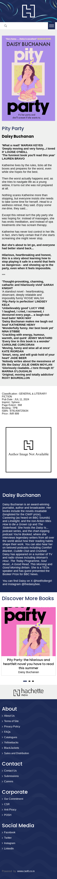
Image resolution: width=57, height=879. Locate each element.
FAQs (7, 732)
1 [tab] (25, 681)
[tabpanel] (28, 641)
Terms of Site (11, 721)
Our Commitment (13, 798)
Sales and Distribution (16, 753)
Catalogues (10, 737)
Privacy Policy (12, 726)
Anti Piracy (10, 809)
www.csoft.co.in (26, 871)
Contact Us (10, 770)
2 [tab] (29, 681)
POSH (7, 815)
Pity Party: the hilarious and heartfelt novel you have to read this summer (28, 664)
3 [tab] (33, 681)
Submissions (11, 776)
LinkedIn (9, 848)
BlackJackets (11, 748)
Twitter (8, 837)
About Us (9, 715)
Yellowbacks (11, 742)
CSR (7, 804)
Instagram (9, 843)
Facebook (9, 832)
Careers (8, 781)
